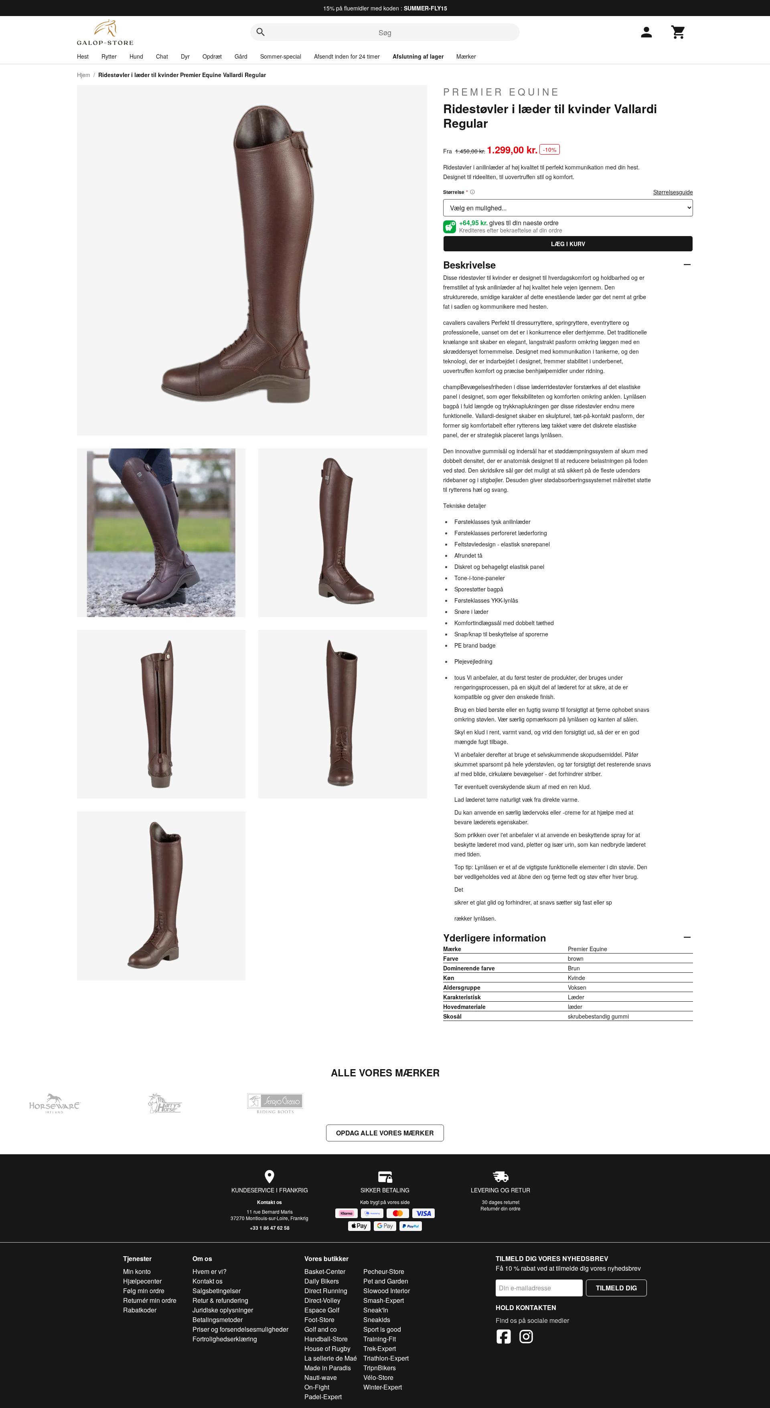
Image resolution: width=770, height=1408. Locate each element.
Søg (385, 32)
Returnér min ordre (149, 1300)
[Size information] (472, 192)
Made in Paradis (327, 1367)
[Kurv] (679, 32)
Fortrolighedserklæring (224, 1338)
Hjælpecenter (142, 1281)
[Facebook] (504, 1338)
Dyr (185, 56)
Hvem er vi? (209, 1271)
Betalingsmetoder (217, 1319)
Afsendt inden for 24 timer (347, 56)
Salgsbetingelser (216, 1290)
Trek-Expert (379, 1348)
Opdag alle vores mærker (385, 1132)
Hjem (83, 75)
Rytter (109, 56)
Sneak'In (375, 1309)
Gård (241, 56)
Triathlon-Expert (386, 1358)
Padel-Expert (323, 1396)
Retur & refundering (220, 1300)
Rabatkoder (139, 1309)
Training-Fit (379, 1338)
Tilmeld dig (616, 1287)
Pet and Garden (385, 1281)
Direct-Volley (322, 1300)
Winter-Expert (382, 1387)
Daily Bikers (321, 1281)
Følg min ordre (143, 1290)
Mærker (466, 56)
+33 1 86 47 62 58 (270, 1227)
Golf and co (320, 1329)
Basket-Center (324, 1271)
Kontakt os (269, 1202)
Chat (162, 56)
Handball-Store (326, 1338)
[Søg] (260, 32)
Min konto (137, 1271)
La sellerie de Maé (330, 1358)
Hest (83, 56)
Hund (136, 56)
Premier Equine (501, 91)
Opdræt (212, 56)
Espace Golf (321, 1309)
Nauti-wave (320, 1377)
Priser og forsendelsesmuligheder (240, 1329)
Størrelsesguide (673, 192)
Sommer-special (280, 56)
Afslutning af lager (418, 56)
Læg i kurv (568, 244)
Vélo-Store (378, 1377)
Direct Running (325, 1290)
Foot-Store (319, 1319)
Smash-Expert (383, 1300)
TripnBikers (379, 1367)
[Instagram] (526, 1338)
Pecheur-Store (383, 1271)
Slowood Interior (386, 1290)
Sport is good (382, 1329)
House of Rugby (327, 1348)
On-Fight (316, 1387)
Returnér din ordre (500, 1208)
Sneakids (376, 1319)
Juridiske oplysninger (222, 1309)
